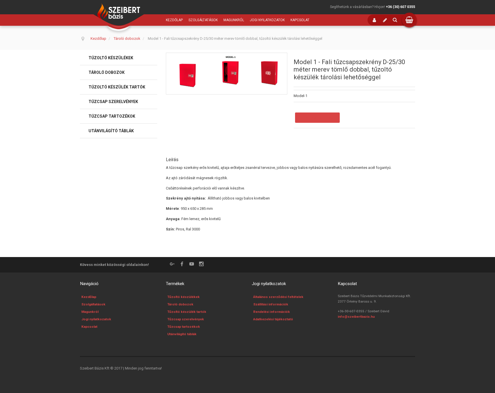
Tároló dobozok (107, 72)
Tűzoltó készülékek (111, 58)
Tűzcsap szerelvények (113, 101)
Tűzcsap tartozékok (112, 116)
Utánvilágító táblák (111, 131)
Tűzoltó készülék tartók (117, 87)
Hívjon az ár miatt (317, 117)
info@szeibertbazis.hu (356, 317)
